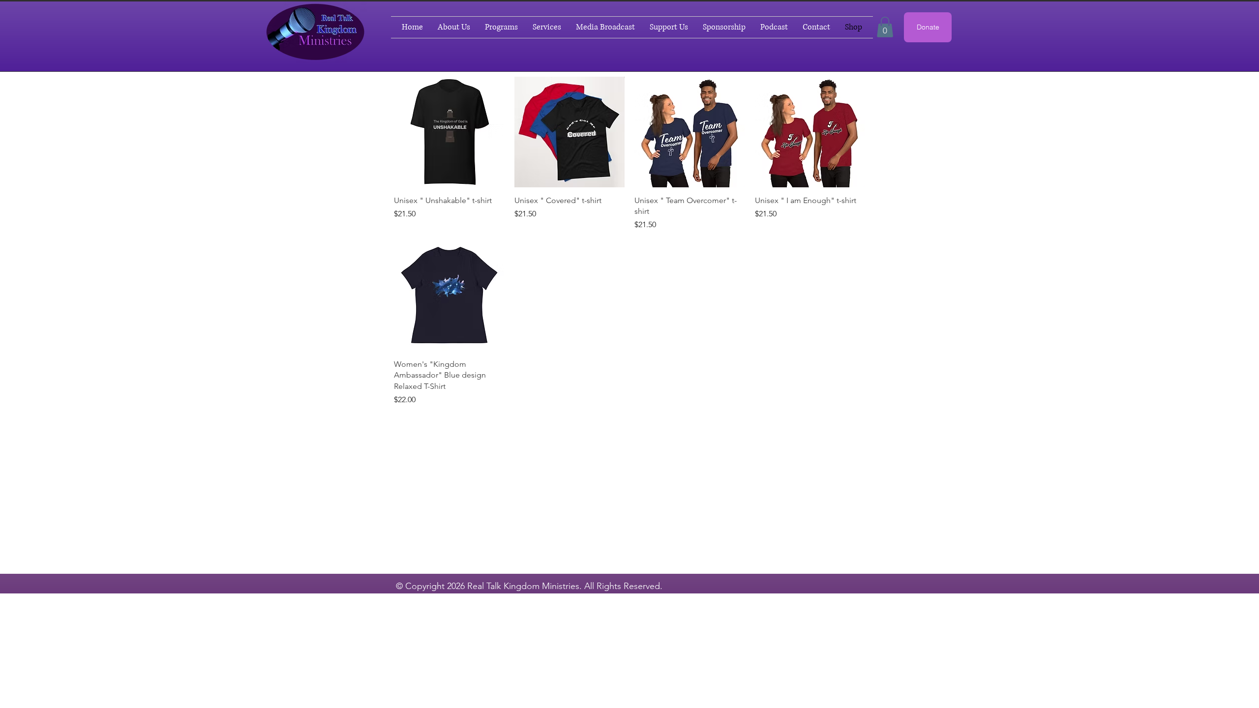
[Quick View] (449, 132)
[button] (885, 27)
